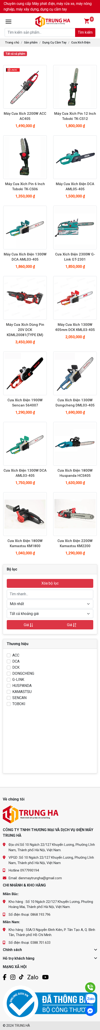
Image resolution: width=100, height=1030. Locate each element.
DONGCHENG (23, 673)
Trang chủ (12, 42)
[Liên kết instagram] (12, 977)
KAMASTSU (22, 691)
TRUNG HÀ (22, 1025)
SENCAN (19, 698)
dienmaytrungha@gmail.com (40, 878)
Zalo (32, 977)
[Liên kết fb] (5, 977)
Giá (27, 625)
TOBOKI (18, 704)
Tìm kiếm (85, 32)
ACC (15, 655)
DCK (16, 667)
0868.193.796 (40, 914)
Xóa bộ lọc (50, 583)
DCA (16, 661)
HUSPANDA (22, 685)
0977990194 (29, 870)
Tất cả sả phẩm (15, 53)
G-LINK (18, 679)
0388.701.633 (40, 942)
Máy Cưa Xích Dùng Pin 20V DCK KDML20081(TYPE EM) (25, 330)
